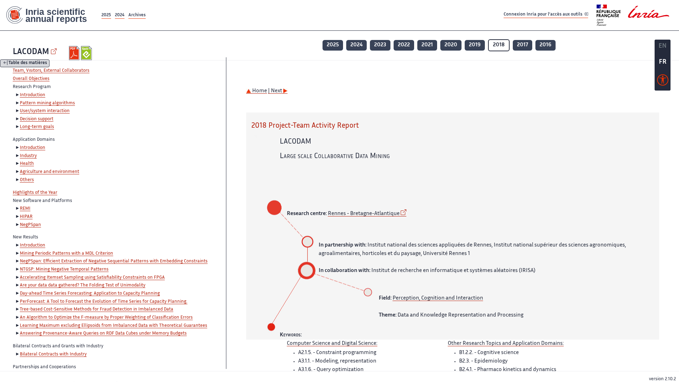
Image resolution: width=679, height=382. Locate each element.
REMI (25, 209)
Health (27, 164)
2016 (545, 45)
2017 (522, 45)
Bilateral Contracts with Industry (53, 354)
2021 (427, 45)
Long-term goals (37, 127)
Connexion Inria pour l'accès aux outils (544, 15)
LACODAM (31, 52)
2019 (475, 45)
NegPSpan (30, 225)
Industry (28, 156)
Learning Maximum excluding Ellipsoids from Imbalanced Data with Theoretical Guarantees (113, 326)
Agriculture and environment (49, 172)
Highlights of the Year (35, 193)
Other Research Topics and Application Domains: (506, 343)
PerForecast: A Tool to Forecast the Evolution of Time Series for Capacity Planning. (103, 302)
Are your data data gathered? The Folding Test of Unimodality (82, 285)
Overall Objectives (31, 79)
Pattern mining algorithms (47, 103)
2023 (380, 45)
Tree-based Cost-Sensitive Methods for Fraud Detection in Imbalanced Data (96, 309)
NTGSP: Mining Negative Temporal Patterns (64, 269)
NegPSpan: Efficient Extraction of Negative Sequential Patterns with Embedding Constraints (114, 261)
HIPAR (26, 217)
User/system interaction (45, 111)
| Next (275, 91)
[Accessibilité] (663, 82)
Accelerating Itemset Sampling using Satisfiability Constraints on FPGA (92, 278)
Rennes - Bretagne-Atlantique (364, 214)
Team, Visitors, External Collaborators (51, 71)
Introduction (32, 95)
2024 (119, 15)
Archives (137, 15)
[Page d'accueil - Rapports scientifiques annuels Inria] (50, 15)
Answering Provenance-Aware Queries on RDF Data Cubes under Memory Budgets (103, 333)
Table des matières (27, 63)
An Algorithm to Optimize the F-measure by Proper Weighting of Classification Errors (106, 318)
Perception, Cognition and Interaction (438, 298)
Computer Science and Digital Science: (332, 343)
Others (27, 180)
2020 (451, 45)
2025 (106, 15)
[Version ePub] (87, 53)
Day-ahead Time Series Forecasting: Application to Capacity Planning (90, 293)
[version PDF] (75, 53)
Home (259, 91)
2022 (404, 45)
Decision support (36, 119)
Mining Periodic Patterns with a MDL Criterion (66, 253)
